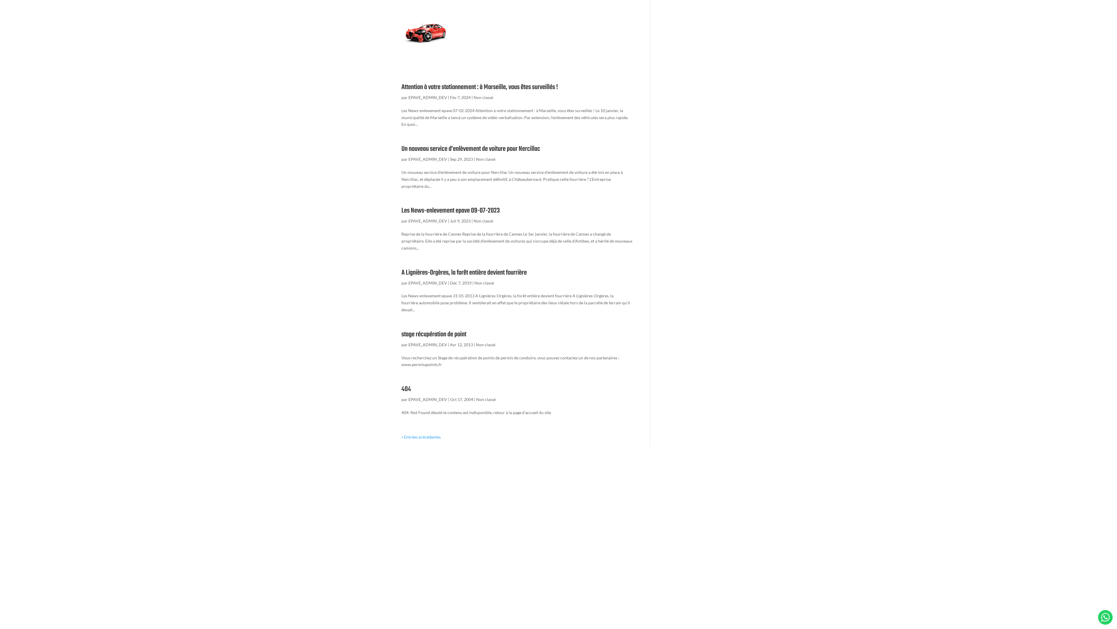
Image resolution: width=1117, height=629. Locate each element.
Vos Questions (681, 22)
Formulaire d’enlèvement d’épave (486, 22)
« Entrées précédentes (421, 436)
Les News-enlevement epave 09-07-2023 (450, 210)
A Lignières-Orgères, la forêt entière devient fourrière (464, 272)
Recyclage (597, 22)
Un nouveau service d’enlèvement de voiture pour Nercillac (470, 149)
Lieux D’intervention (475, 45)
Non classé (483, 97)
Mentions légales (522, 45)
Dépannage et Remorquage (637, 22)
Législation (570, 22)
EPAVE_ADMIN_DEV (427, 97)
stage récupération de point (433, 334)
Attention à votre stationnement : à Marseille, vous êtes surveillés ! (479, 87)
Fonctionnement (539, 22)
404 (406, 389)
